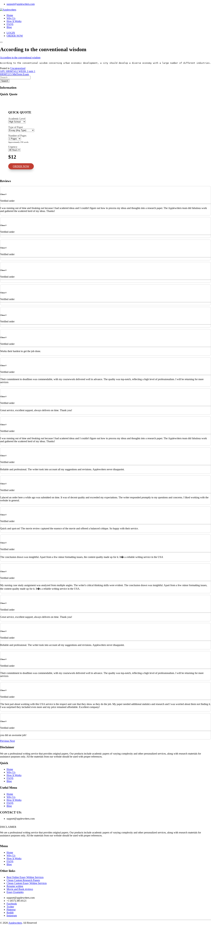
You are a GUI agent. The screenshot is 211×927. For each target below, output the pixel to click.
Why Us (11, 18)
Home (10, 15)
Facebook (12, 903)
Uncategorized (17, 68)
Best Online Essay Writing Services (25, 877)
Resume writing (15, 886)
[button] (5, 740)
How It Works (14, 21)
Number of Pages (17, 135)
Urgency (12, 146)
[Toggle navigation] (1, 42)
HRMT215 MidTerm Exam (14, 74)
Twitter (10, 906)
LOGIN (11, 32)
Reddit (10, 912)
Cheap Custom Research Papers (23, 880)
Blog (9, 27)
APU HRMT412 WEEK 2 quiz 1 (17, 71)
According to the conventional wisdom (20, 57)
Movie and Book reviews (20, 889)
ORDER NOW (15, 35)
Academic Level (16, 118)
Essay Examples (15, 892)
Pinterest (11, 909)
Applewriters (15, 922)
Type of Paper (15, 127)
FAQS (10, 24)
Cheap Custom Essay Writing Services (27, 883)
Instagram (12, 915)
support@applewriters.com (21, 4)
